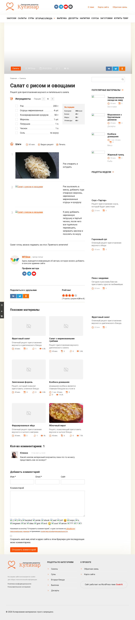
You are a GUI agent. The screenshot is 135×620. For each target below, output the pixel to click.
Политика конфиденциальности (19, 584)
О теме (91, 7)
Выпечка (62, 18)
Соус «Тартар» (99, 200)
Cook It (119, 584)
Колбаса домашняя (59, 382)
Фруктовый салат (21, 338)
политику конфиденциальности (54, 531)
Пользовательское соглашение (19, 587)
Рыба (109, 161)
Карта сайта (103, 7)
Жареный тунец (115, 154)
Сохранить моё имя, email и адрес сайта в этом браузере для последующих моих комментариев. (47, 541)
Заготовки (106, 18)
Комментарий (17, 488)
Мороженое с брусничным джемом (114, 117)
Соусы (95, 18)
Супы (31, 18)
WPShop (26, 257)
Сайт (63, 476)
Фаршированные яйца (23, 425)
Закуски (11, 18)
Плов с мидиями (100, 278)
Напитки (85, 18)
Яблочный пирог (57, 425)
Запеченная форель (22, 382)
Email (38, 476)
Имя (13, 476)
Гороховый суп (99, 239)
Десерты (73, 18)
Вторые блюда (44, 18)
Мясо (109, 145)
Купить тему (121, 18)
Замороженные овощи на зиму (115, 98)
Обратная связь (120, 7)
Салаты (22, 18)
